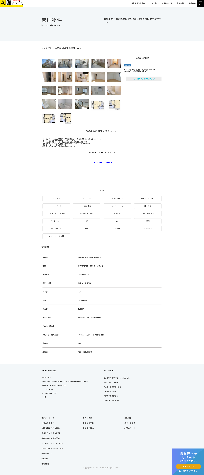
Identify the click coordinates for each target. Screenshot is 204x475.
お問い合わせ (129, 428)
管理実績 (45, 463)
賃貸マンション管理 (111, 382)
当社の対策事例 (47, 423)
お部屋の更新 (88, 423)
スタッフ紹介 (129, 423)
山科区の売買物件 (110, 391)
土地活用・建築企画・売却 (52, 448)
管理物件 (45, 458)
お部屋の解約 (88, 428)
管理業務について (48, 453)
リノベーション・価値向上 (52, 443)
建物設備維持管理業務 (50, 438)
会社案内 (192, 3)
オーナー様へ (153, 3)
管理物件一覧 (167, 3)
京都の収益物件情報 (111, 396)
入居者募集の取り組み (50, 428)
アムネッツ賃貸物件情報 (112, 387)
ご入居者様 (87, 418)
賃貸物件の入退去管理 (50, 433)
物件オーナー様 (47, 418)
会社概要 (128, 418)
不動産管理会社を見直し (112, 400)
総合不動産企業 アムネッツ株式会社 (117, 378)
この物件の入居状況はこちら (145, 78)
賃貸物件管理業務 (138, 3)
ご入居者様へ (180, 3)
